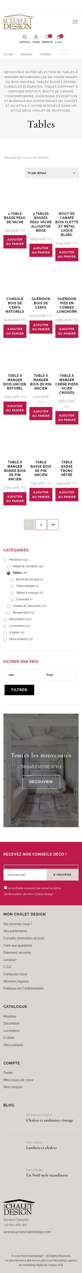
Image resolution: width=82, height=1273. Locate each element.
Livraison (9, 960)
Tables (17, 572)
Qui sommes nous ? (17, 924)
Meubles (15, 559)
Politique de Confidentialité (23, 988)
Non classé (34, 1142)
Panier (8, 1072)
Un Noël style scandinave (47, 1175)
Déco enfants (18, 639)
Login (36, 42)
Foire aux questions (17, 945)
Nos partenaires (15, 931)
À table (14, 632)
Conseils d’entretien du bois (23, 938)
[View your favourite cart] (47, 38)
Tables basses (25, 586)
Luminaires (17, 626)
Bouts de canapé (27, 579)
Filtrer (19, 690)
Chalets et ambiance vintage (49, 1120)
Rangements (21, 612)
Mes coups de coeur (18, 1080)
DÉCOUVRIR (41, 782)
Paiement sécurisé (17, 952)
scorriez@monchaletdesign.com (27, 1232)
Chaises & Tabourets (27, 606)
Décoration (16, 619)
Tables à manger (27, 592)
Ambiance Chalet (39, 1115)
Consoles (22, 599)
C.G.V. (7, 967)
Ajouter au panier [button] (15, 242)
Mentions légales (16, 981)
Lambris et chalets (41, 1147)
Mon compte (12, 1087)
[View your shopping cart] (58, 38)
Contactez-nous (15, 974)
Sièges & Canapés (25, 566)
